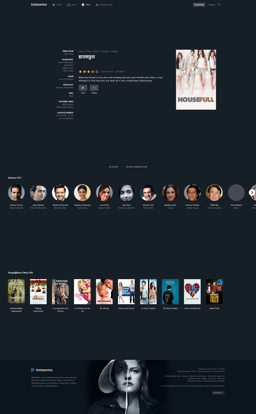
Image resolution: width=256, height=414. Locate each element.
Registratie (199, 4)
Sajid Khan (68, 54)
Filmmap (221, 369)
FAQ (193, 371)
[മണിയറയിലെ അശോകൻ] (16, 291)
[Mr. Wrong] (104, 291)
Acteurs (113, 167)
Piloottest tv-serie (194, 381)
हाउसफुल (114, 51)
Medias (204, 378)
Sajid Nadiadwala (65, 62)
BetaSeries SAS (194, 378)
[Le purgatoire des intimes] (60, 291)
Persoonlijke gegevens (216, 376)
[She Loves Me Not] (192, 291)
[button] (16, 202)
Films (89, 51)
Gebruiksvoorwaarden (198, 376)
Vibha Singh (68, 71)
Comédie (105, 51)
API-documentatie (184, 371)
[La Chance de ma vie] (82, 291)
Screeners (212, 378)
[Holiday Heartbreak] (38, 291)
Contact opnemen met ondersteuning (211, 371)
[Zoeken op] (219, 4)
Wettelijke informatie (172, 376)
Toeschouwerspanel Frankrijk (214, 381)
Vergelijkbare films (136, 167)
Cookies (185, 376)
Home (81, 51)
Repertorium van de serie (207, 369)
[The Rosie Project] (170, 291)
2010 (96, 51)
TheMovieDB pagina (64, 107)
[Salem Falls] (214, 291)
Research (221, 378)
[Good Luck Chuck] (126, 291)
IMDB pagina (67, 104)
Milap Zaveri (68, 68)
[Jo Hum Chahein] (148, 291)
